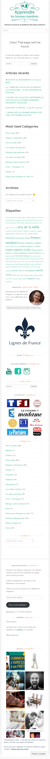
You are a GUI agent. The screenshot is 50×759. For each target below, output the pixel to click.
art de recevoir (13, 228)
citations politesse (34, 253)
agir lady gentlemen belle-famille (15, 223)
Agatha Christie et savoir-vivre (35, 217)
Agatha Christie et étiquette (13, 220)
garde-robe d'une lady (12, 259)
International (10, 484)
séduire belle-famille (18, 275)
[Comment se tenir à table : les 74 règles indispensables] (34, 700)
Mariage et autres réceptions (16, 162)
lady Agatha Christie (23, 259)
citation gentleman (20, 253)
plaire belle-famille (33, 261)
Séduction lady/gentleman (15, 152)
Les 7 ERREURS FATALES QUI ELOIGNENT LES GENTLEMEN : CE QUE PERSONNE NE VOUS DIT (24, 90)
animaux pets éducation (31, 223)
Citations (9, 455)
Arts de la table (11, 142)
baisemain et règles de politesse (14, 231)
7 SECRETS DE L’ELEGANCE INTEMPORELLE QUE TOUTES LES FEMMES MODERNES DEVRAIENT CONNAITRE (25, 100)
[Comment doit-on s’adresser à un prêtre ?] (15, 661)
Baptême (9, 450)
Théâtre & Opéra (12, 523)
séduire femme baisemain (31, 275)
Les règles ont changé (13, 157)
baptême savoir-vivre (22, 234)
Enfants (8, 171)
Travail (8, 528)
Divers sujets (10, 133)
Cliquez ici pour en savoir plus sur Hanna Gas (23, 307)
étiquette (31, 278)
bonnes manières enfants (29, 242)
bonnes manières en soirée (13, 246)
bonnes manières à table (18, 249)
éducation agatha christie (20, 279)
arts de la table (28, 226)
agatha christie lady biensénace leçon (31, 220)
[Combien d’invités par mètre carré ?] (15, 681)
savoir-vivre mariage (23, 267)
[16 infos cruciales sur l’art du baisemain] (34, 720)
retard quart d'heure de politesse (21, 264)
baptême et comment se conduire (33, 231)
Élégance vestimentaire (14, 138)
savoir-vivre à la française (23, 270)
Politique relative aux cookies (19, 749)
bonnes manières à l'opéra (30, 246)
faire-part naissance (35, 256)
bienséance (11, 237)
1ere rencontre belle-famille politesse (16, 217)
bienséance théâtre (23, 238)
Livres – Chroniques (13, 167)
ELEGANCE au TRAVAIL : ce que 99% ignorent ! (24, 107)
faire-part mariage (22, 256)
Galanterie (9, 479)
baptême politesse (10, 234)
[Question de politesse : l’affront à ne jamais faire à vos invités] (15, 700)
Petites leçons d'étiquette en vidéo (18, 176)
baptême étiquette (33, 234)
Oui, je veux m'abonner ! (18, 605)
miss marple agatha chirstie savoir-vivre (17, 261)
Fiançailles (9, 474)
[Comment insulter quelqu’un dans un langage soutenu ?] (34, 681)
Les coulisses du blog (13, 147)
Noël (7, 508)
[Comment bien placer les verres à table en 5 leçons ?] (15, 720)
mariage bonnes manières (37, 259)
